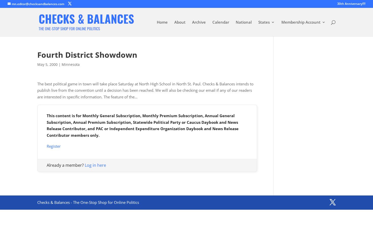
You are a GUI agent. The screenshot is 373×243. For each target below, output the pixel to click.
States (264, 22)
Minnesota (71, 64)
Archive (199, 22)
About (179, 22)
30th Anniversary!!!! (351, 4)
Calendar (220, 22)
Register (54, 146)
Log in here (95, 165)
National (244, 22)
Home (162, 22)
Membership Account (300, 22)
